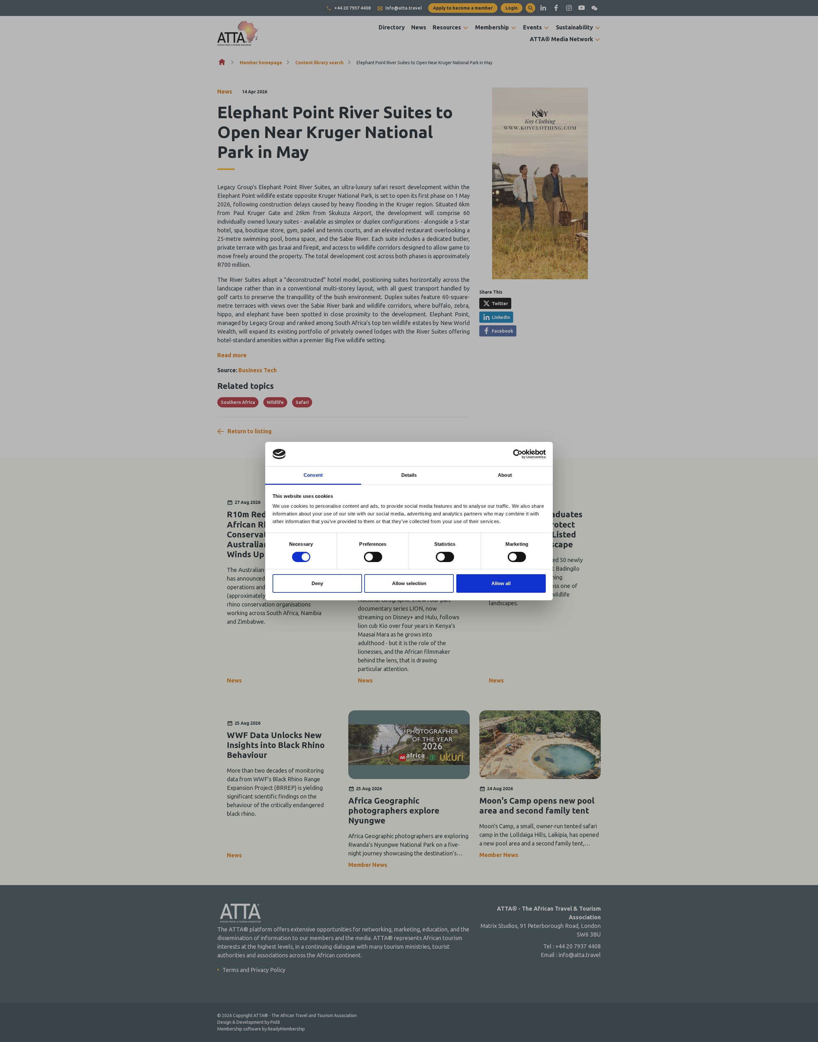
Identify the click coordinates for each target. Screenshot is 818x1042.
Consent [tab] (313, 475)
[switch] (373, 557)
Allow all (501, 583)
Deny (317, 583)
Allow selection (409, 583)
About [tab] (505, 475)
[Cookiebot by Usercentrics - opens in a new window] (518, 454)
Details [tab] (409, 475)
